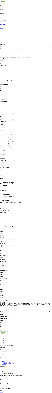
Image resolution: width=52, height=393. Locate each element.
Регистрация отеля (5, 370)
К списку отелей (4, 33)
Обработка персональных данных (8, 363)
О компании (4, 361)
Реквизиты (4, 364)
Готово (2, 122)
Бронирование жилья (6, 355)
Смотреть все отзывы (4, 99)
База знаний (4, 351)
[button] (1, 47)
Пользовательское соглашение (7, 362)
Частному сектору (5, 371)
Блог (3, 353)
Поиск (8, 33)
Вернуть (1, 390)
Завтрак (1, 208)
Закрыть (1, 392)
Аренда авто (4, 354)
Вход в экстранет (5, 369)
